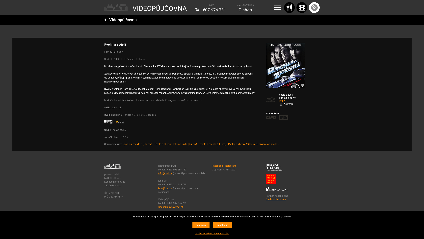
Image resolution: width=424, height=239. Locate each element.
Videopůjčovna (121, 19)
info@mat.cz (165, 173)
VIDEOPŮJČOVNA (159, 8)
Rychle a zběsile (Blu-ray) (212, 144)
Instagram (230, 165)
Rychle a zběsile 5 (269, 144)
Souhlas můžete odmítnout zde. (212, 233)
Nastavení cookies (276, 199)
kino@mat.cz (165, 188)
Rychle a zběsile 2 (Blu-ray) (243, 144)
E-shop (245, 10)
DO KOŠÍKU (289, 104)
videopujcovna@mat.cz (171, 206)
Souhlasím (222, 225)
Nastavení (201, 225)
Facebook (217, 165)
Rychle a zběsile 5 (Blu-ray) (137, 144)
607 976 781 (214, 10)
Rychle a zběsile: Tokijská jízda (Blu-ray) (175, 144)
